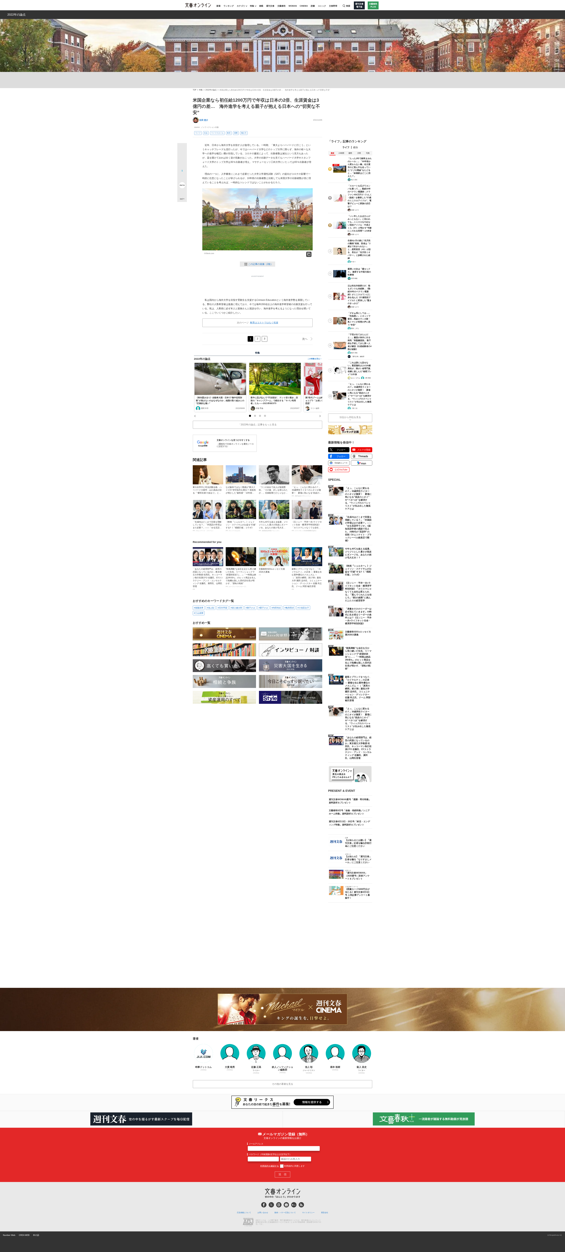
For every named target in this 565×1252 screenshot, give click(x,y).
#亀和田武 (289, 608)
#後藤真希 (198, 608)
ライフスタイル (217, 133)
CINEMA (304, 6)
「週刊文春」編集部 (357, 356)
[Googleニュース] (286, 1204)
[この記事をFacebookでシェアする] (182, 157)
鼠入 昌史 (354, 179)
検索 (348, 6)
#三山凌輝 (198, 613)
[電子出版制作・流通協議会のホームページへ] (248, 1222)
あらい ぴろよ (355, 378)
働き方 (243, 133)
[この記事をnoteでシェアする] (182, 185)
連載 (261, 6)
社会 (206, 133)
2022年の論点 (16, 14)
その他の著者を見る (282, 1084)
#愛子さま (263, 608)
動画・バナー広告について (285, 1213)
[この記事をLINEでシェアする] (182, 177)
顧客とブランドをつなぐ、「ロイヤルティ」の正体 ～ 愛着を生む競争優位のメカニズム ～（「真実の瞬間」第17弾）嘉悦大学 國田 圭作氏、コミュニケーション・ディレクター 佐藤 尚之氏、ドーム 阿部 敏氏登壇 (307, 579)
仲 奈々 (353, 262)
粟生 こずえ (355, 328)
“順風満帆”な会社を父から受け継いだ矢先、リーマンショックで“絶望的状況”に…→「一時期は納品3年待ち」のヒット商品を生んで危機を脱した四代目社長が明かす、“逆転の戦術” (241, 577)
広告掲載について (244, 1213)
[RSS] (301, 1204)
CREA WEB (24, 1235)
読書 (313, 6)
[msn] (293, 1204)
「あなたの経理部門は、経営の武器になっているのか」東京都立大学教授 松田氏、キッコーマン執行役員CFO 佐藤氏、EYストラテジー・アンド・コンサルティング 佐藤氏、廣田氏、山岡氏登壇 (208, 579)
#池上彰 (210, 608)
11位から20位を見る (350, 417)
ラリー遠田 (314, 408)
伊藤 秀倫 (259, 408)
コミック (322, 6)
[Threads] (278, 1204)
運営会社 (324, 1213)
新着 (218, 6)
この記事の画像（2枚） (260, 264)
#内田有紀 (276, 608)
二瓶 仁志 (354, 408)
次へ (305, 338)
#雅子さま (250, 608)
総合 (355, 147)
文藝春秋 (281, 6)
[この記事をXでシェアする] (182, 149)
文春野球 (333, 6)
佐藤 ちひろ (355, 210)
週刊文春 (270, 6)
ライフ (198, 133)
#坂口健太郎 (236, 608)
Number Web (9, 1235)
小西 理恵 (367, 378)
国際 (236, 133)
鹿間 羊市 (204, 408)
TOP (194, 90)
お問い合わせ (262, 1213)
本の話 (36, 1235)
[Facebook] (263, 1204)
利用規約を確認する (269, 1166)
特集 (252, 6)
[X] (271, 1204)
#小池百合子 (303, 608)
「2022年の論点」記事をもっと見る (257, 424)
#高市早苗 (222, 608)
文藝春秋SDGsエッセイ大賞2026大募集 (272, 572)
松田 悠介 (203, 120)
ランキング (228, 6)
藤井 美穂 (354, 353)
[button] (250, 416)
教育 (229, 133)
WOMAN (293, 6)
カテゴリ (241, 6)
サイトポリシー (308, 1213)
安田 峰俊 (354, 278)
